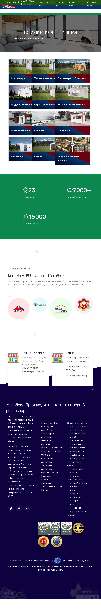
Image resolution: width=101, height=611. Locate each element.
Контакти (76, 476)
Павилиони (46, 476)
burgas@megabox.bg (78, 379)
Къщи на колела (80, 426)
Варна (75, 493)
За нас (75, 472)
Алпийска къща (79, 483)
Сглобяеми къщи (75, 479)
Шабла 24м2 (78, 455)
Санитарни (46, 483)
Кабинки (45, 479)
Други (70, 465)
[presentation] (92, 390)
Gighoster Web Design (51, 569)
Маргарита (77, 504)
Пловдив (76, 497)
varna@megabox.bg (33, 375)
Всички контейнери (50, 423)
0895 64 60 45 (31, 366)
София (75, 500)
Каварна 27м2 (78, 451)
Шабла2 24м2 (78, 458)
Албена (75, 437)
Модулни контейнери (51, 447)
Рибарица (76, 462)
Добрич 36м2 (78, 447)
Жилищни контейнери (77, 423)
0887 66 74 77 (75, 373)
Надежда (76, 507)
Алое (74, 490)
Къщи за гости (79, 511)
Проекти (45, 490)
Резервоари (77, 469)
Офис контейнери (49, 472)
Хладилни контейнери (51, 486)
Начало (17, 38)
